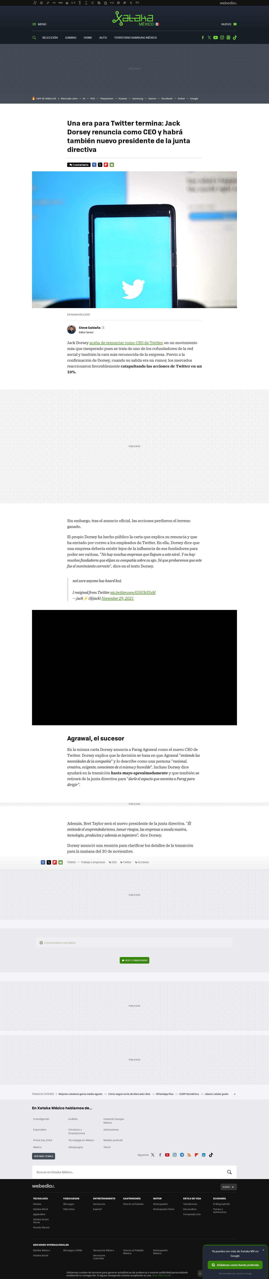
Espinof (97, 1209)
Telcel (107, 1147)
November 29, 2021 (118, 598)
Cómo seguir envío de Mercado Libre (129, 1094)
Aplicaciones (111, 1129)
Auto (103, 37)
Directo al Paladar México (133, 1251)
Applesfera (39, 1214)
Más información (161, 1275)
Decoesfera (190, 1209)
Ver (136, 960)
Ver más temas (43, 1156)
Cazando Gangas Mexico (113, 1120)
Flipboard (106, 165)
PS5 (92, 98)
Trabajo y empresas (93, 862)
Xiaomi (152, 98)
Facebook (203, 37)
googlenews (228, 37)
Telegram (182, 1154)
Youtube (215, 37)
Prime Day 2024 (42, 1140)
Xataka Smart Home (41, 1220)
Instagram (222, 37)
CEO (114, 862)
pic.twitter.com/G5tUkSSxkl (133, 592)
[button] (91, 327)
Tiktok (235, 37)
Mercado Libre (69, 98)
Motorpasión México (160, 1251)
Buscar (229, 1172)
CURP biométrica (189, 1094)
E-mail (112, 165)
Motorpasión (160, 1204)
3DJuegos (68, 1204)
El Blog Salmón (221, 1204)
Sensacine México (103, 1250)
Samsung (137, 98)
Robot (181, 98)
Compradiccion (192, 1214)
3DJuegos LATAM (72, 1250)
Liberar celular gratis (216, 1094)
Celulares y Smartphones (76, 1131)
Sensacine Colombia (99, 1257)
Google (194, 98)
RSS (189, 1154)
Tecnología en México (81, 1140)
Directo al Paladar (133, 1204)
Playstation (106, 98)
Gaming (70, 37)
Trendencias (190, 1204)
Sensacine (99, 1204)
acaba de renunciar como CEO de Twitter (125, 342)
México (37, 1147)
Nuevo (226, 24)
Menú (42, 24)
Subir (226, 1187)
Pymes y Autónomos (219, 1210)
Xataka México (134, 19)
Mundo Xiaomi (41, 1227)
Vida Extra (69, 1209)
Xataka (37, 1204)
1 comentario (80, 164)
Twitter (209, 37)
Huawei (123, 98)
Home (88, 37)
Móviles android (113, 1140)
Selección (50, 37)
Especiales (39, 1129)
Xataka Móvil (40, 1209)
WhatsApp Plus (165, 1094)
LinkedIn (204, 1154)
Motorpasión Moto (163, 1209)
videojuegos (75, 1147)
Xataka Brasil (40, 1255)
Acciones (143, 862)
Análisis (73, 1119)
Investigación (41, 1119)
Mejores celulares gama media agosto (81, 1094)
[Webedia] (43, 1186)
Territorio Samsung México (135, 37)
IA (84, 98)
